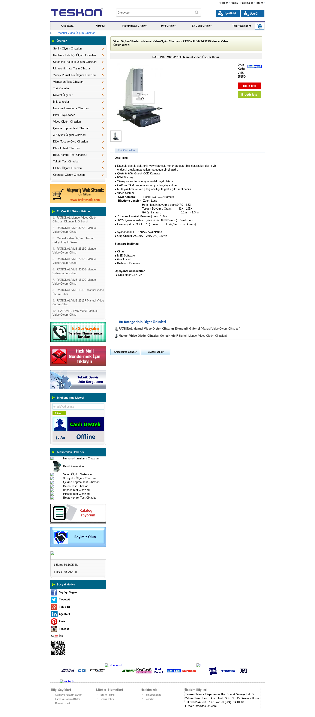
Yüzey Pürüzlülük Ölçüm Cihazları (74, 75)
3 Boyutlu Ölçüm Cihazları (69, 134)
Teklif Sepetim (241, 25)
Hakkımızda (246, 3)
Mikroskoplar (61, 101)
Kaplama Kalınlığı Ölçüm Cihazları (74, 55)
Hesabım (223, 3)
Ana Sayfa (67, 25)
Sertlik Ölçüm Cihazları (67, 48)
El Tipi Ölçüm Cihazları (67, 168)
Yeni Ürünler (168, 25)
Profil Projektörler (64, 115)
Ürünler (100, 25)
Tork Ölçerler (61, 88)
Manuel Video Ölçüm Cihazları (77, 32)
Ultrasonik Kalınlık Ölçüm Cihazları (75, 61)
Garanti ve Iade (63, 703)
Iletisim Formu (107, 694)
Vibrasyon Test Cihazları (68, 81)
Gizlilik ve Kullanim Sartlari (68, 694)
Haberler (149, 699)
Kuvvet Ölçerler (62, 95)
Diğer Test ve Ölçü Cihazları (70, 141)
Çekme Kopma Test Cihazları (71, 128)
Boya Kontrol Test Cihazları (70, 154)
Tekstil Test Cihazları (66, 161)
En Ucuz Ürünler (202, 25)
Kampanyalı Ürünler (134, 25)
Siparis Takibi (107, 699)
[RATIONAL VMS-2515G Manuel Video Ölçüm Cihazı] (141, 126)
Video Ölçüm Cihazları (67, 121)
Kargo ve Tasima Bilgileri (67, 699)
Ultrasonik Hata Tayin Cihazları (72, 68)
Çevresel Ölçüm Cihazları (69, 174)
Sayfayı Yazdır (156, 352)
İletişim (259, 3)
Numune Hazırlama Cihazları (71, 108)
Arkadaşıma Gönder (125, 352)
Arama (234, 3)
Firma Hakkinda (153, 694)
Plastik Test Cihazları (66, 148)
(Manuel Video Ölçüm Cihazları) (179, 328)
